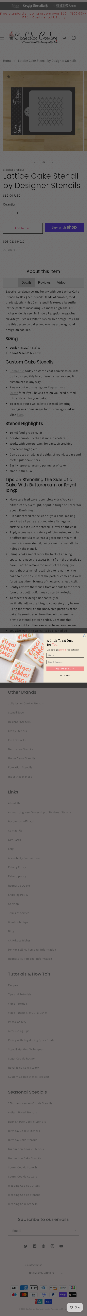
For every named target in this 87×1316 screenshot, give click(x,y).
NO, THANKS (65, 675)
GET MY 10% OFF (65, 669)
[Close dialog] (84, 636)
